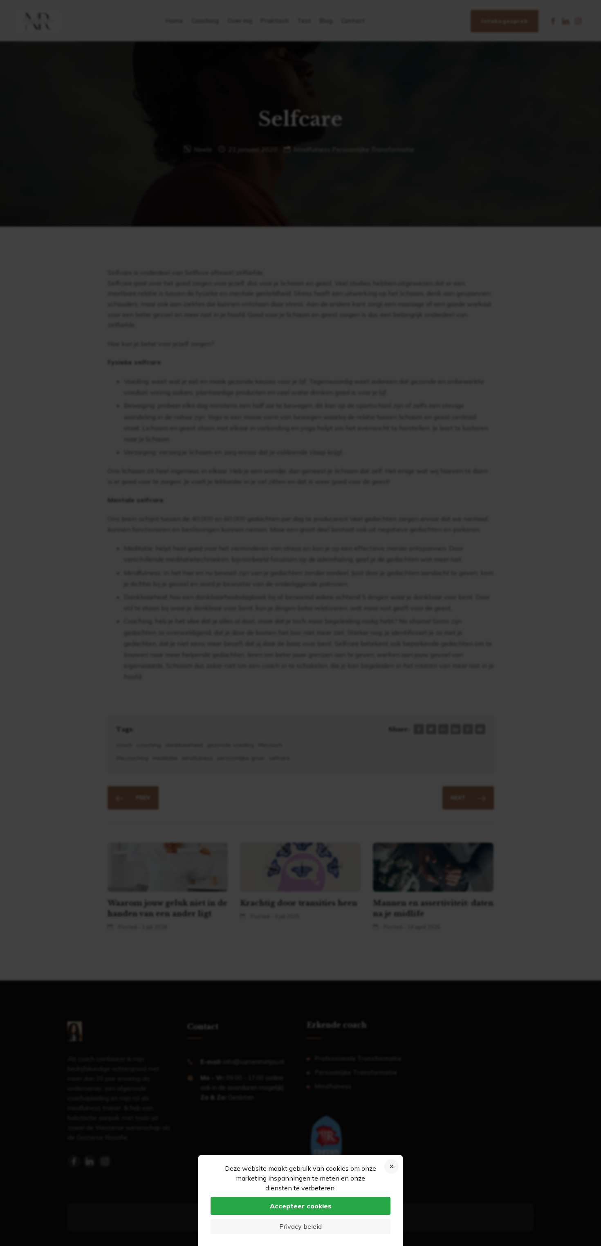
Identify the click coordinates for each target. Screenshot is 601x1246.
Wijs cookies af (391, 1166)
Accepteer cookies (301, 1206)
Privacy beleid (300, 1226)
